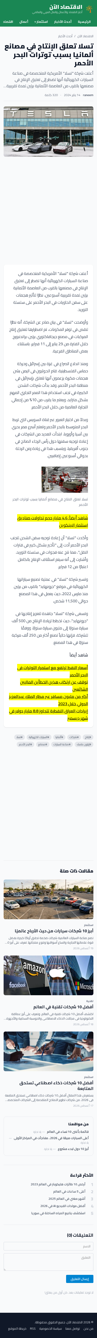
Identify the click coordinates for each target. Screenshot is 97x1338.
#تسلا (19, 737)
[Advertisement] (48, 210)
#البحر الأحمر (25, 744)
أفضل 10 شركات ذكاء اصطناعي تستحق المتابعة (56, 1085)
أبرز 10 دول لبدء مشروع (73, 1149)
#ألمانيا (59, 737)
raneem (88, 95)
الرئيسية (84, 22)
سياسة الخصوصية (50, 1328)
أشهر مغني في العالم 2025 (66, 1199)
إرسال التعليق (80, 1279)
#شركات (74, 737)
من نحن (88, 1328)
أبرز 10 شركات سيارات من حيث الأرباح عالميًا (54, 931)
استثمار (41, 22)
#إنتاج (88, 737)
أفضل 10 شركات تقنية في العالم (63, 1007)
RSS (33, 1328)
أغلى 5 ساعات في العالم (69, 1191)
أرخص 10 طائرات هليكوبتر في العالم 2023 (58, 1184)
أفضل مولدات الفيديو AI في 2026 (62, 1206)
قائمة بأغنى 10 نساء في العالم (68, 1132)
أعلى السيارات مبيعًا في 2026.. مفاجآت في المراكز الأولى (51, 1138)
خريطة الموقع (17, 1328)
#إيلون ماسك (84, 744)
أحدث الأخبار (63, 22)
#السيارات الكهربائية (39, 737)
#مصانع (42, 744)
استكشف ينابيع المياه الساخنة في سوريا (58, 1213)
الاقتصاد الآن (85, 36)
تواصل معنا (72, 1328)
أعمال (23, 22)
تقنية (89, 1001)
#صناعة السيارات (62, 744)
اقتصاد (8, 22)
